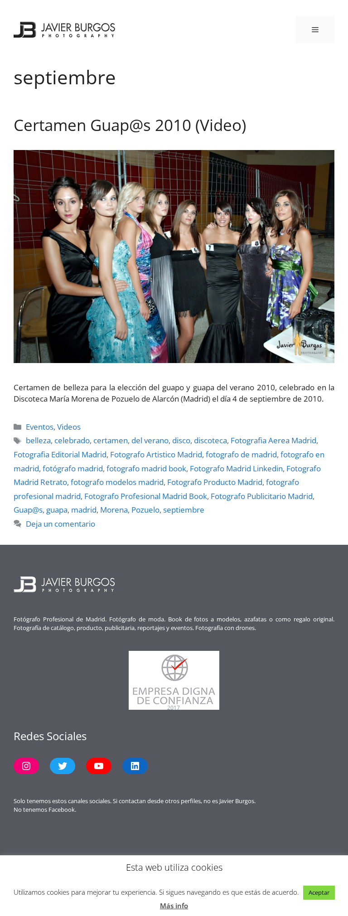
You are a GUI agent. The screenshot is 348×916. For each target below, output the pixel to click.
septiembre (183, 509)
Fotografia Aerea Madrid (273, 440)
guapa (57, 509)
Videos (69, 427)
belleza (38, 440)
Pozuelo (145, 509)
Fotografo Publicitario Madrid (262, 496)
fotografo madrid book (146, 468)
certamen (110, 440)
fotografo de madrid (241, 454)
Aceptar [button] (319, 892)
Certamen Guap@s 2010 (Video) (130, 125)
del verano (150, 440)
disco (181, 440)
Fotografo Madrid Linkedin (236, 468)
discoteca (210, 440)
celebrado (72, 440)
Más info (174, 905)
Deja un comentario (60, 524)
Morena (114, 509)
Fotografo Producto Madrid (214, 482)
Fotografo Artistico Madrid (156, 454)
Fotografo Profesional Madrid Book (145, 496)
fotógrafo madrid (73, 468)
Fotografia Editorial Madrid (60, 454)
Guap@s (28, 509)
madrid (84, 509)
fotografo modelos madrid (117, 482)
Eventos (39, 427)
